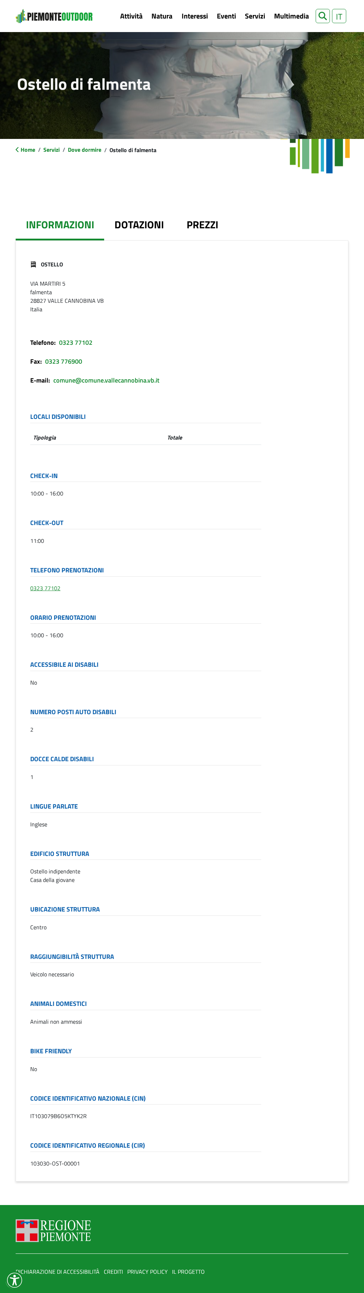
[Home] (54, 16)
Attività (131, 15)
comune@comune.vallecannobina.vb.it (106, 380)
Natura (161, 15)
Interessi (195, 15)
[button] (323, 16)
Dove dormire (84, 149)
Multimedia (291, 15)
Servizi (255, 15)
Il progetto (188, 1271)
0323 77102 (75, 342)
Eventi (226, 15)
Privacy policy (147, 1271)
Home (28, 149)
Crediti (113, 1271)
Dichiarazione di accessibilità (58, 1271)
